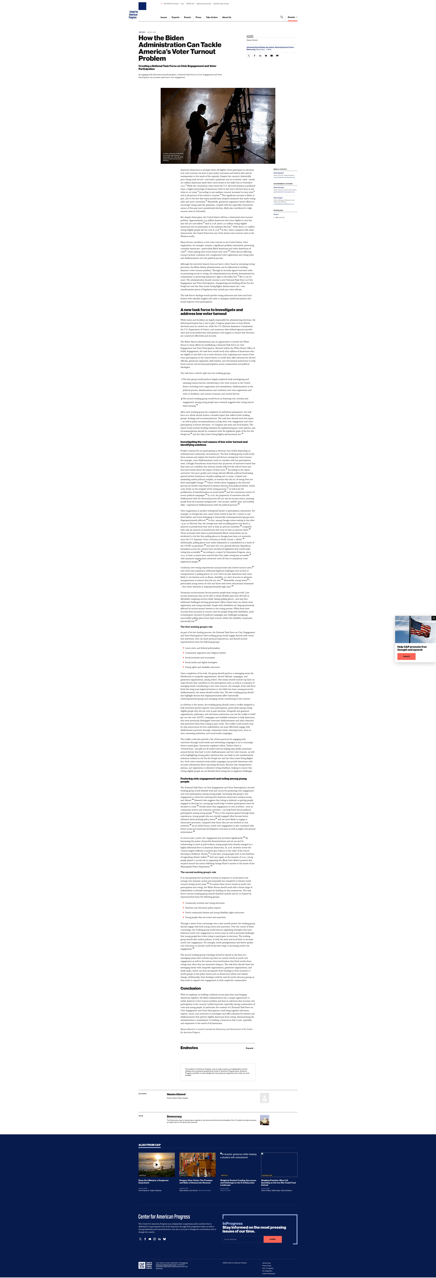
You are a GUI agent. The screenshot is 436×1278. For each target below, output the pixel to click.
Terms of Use (266, 1263)
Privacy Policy (266, 1266)
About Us (226, 17)
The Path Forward (171, 4)
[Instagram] (154, 1239)
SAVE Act (190, 4)
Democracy (174, 1116)
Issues (164, 17)
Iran (182, 4)
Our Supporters (267, 1271)
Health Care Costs (221, 4)
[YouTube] (150, 1239)
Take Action (212, 17)
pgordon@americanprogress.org (284, 192)
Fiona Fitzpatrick (144, 1190)
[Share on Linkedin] (260, 55)
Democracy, (260, 49)
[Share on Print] (277, 55)
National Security (204, 4)
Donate (291, 17)
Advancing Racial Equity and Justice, (261, 47)
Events (187, 17)
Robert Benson (184, 1190)
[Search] (281, 18)
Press (198, 17)
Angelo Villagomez (156, 1190)
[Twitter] (140, 1239)
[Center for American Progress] (143, 10)
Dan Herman (194, 1190)
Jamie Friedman (266, 1190)
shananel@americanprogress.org (284, 177)
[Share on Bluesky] (266, 55)
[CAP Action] (146, 1265)
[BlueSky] (164, 1239)
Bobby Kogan (276, 1190)
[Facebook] (145, 1239)
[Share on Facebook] (254, 55)
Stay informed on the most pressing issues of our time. (254, 1227)
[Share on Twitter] (249, 55)
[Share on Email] (271, 55)
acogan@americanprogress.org (284, 204)
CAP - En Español (267, 1268)
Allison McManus (286, 1190)
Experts (176, 17)
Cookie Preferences (268, 1273)
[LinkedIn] (159, 1239)
